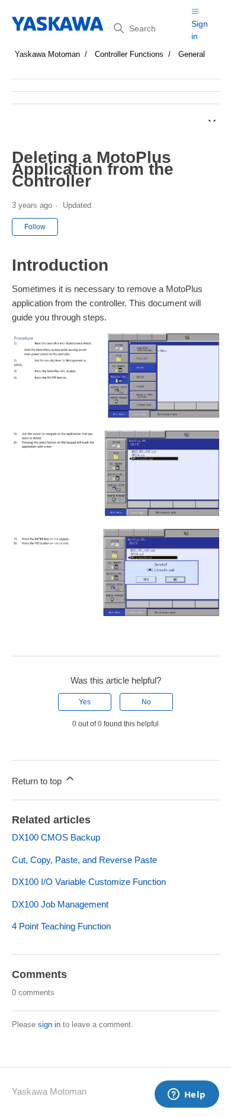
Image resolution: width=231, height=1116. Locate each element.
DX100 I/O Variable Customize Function (89, 882)
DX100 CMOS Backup (56, 837)
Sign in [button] (199, 30)
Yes (85, 702)
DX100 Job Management (60, 904)
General (191, 54)
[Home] (58, 24)
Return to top (38, 781)
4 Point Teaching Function (61, 926)
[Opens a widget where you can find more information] (186, 1095)
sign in (49, 1024)
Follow (35, 227)
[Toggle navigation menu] (195, 11)
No (146, 702)
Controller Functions (129, 54)
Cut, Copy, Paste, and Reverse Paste (84, 860)
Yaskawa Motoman (47, 54)
